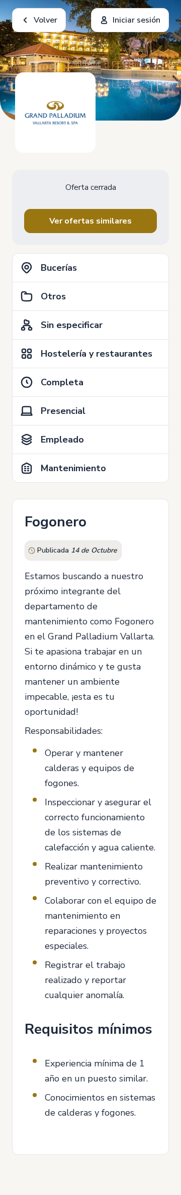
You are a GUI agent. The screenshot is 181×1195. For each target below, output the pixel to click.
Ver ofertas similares (90, 221)
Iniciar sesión (136, 20)
